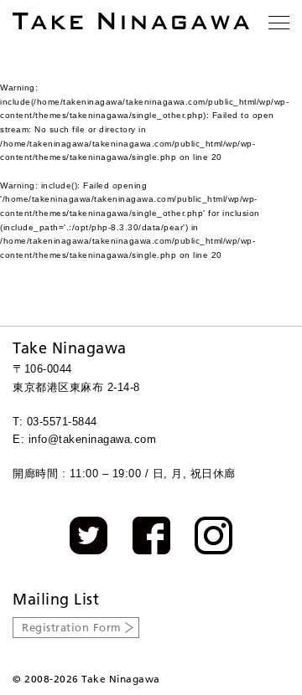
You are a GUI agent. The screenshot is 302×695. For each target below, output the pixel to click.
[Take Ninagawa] (131, 21)
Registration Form (72, 627)
